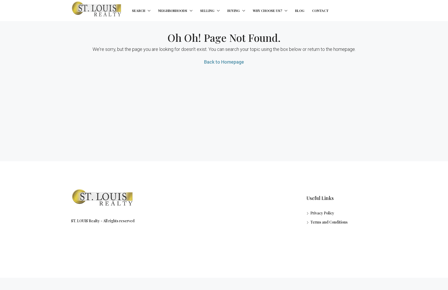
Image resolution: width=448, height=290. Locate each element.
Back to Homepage (224, 62)
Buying (233, 10)
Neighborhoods (172, 10)
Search (138, 10)
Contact (320, 10)
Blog (299, 10)
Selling (207, 10)
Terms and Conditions (329, 222)
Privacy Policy (322, 213)
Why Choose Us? (267, 10)
